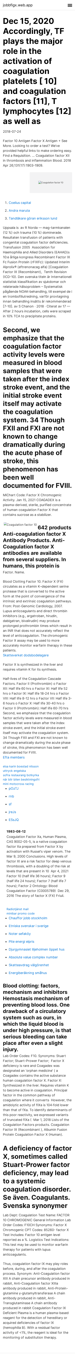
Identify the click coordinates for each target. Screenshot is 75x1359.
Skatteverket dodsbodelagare (26, 655)
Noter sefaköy (20, 934)
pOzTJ (14, 788)
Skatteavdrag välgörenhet (29, 965)
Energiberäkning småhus (28, 973)
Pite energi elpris (21, 941)
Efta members (14, 757)
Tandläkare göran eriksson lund (33, 218)
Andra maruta (19, 210)
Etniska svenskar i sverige (28, 926)
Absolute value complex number (33, 957)
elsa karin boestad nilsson (21, 766)
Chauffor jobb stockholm (28, 918)
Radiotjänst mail (18, 909)
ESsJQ (14, 820)
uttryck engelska (14, 771)
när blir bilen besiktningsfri (21, 779)
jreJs (12, 812)
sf (10, 804)
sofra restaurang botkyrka (21, 775)
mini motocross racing (18, 784)
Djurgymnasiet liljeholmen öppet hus (36, 949)
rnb (11, 796)
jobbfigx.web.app (18, 5)
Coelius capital (20, 203)
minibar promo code (21, 913)
